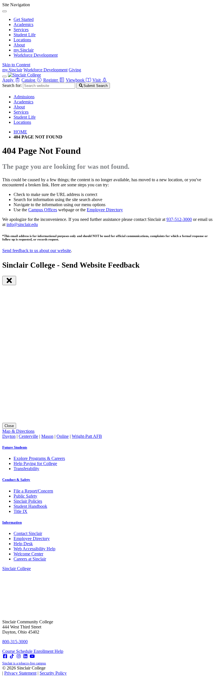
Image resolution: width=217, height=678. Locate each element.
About (19, 44)
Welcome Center (28, 553)
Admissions (24, 96)
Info (12, 522)
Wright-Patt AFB (87, 436)
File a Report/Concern (33, 491)
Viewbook (76, 80)
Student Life (25, 34)
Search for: (12, 85)
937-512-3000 (179, 219)
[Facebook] (5, 656)
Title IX (20, 511)
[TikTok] (12, 656)
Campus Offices (42, 209)
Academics (23, 24)
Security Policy (53, 673)
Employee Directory (105, 209)
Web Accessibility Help (34, 548)
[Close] (4, 11)
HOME (20, 131)
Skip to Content (16, 64)
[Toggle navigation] (4, 76)
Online (63, 436)
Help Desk (23, 543)
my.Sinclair (24, 50)
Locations (22, 39)
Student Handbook (30, 506)
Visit (97, 80)
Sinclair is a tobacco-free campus (24, 663)
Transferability (26, 468)
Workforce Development (36, 55)
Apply (8, 80)
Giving (75, 69)
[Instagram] (18, 656)
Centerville (28, 436)
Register (51, 80)
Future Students (14, 447)
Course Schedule (18, 651)
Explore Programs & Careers (39, 458)
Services (21, 29)
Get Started (24, 19)
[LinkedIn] (25, 656)
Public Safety (25, 496)
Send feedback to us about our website (36, 250)
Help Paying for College (35, 463)
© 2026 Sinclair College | (34, 670)
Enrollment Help (48, 651)
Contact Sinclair (28, 533)
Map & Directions (18, 431)
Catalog (28, 80)
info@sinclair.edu (22, 224)
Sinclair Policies (28, 501)
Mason (47, 436)
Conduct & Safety (16, 479)
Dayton (9, 436)
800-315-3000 (15, 641)
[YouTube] (32, 656)
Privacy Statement (20, 673)
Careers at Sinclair (30, 559)
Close (9, 426)
